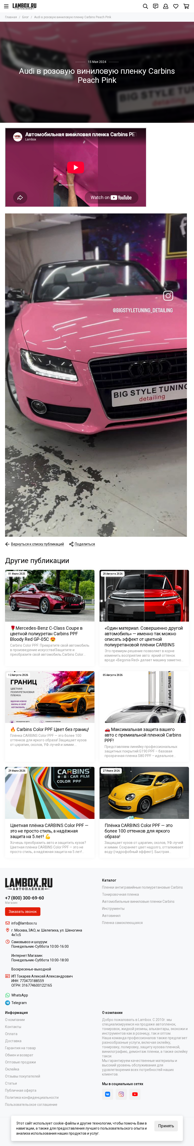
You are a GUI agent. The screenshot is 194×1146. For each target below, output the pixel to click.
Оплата (11, 1034)
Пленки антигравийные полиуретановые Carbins (142, 887)
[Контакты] (156, 6)
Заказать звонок (23, 912)
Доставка (13, 1041)
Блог (25, 17)
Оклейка (12, 1069)
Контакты (13, 1027)
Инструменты (113, 909)
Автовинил (111, 916)
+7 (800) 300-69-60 (24, 897)
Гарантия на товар (20, 1048)
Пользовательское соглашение (31, 1105)
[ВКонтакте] (107, 1094)
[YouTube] (134, 1094)
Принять (166, 1126)
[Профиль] (166, 6)
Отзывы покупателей (22, 1076)
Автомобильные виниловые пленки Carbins (138, 901)
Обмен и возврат (19, 1055)
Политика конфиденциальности (32, 1097)
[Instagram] (121, 1094)
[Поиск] (145, 6)
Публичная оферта (20, 1090)
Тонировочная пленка (120, 894)
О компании (15, 1020)
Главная (11, 17)
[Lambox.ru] (24, 6)
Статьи (11, 1083)
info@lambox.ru (24, 923)
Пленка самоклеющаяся (122, 923)
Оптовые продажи (20, 1062)
